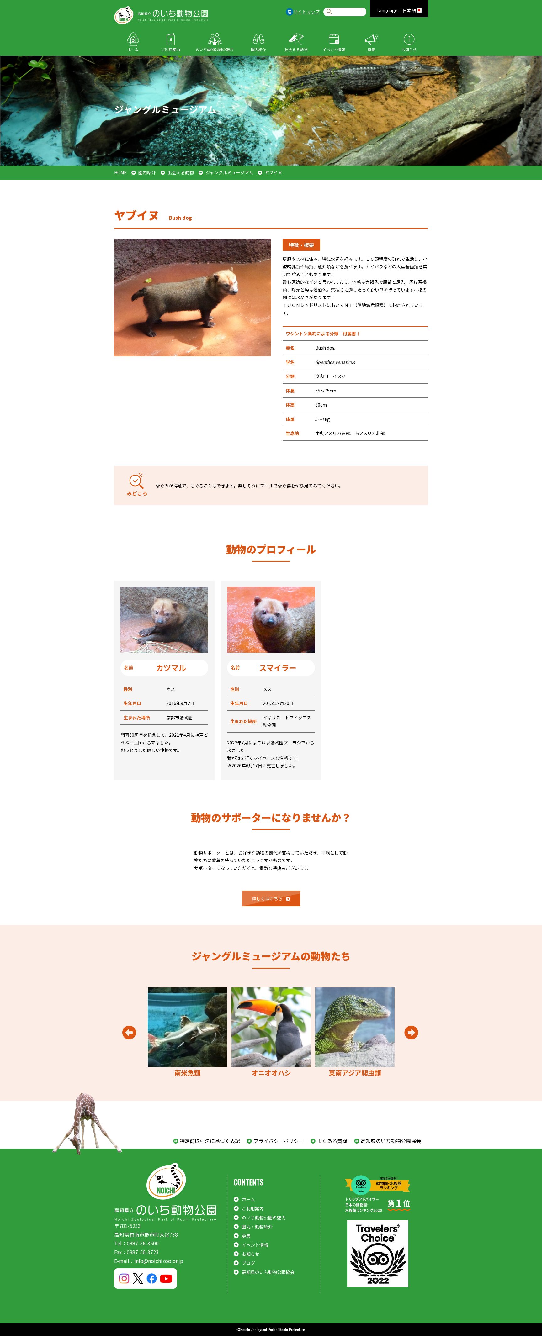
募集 (371, 49)
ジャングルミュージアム (229, 172)
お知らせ (409, 49)
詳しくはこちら (267, 898)
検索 (329, 12)
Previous (129, 1033)
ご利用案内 (170, 49)
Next (411, 1033)
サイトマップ (306, 11)
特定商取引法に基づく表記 (210, 1140)
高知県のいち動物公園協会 (391, 1140)
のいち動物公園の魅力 (214, 49)
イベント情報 (333, 49)
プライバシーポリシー (278, 1140)
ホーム (133, 49)
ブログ (248, 1263)
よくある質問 (332, 1140)
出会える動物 (296, 49)
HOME (120, 172)
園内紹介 (258, 49)
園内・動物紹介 (257, 1226)
